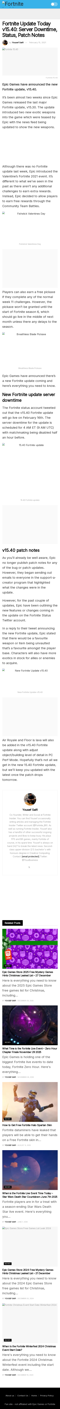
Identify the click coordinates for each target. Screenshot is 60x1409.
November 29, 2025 (26, 1077)
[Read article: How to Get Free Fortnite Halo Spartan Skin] (30, 1102)
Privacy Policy (47, 1395)
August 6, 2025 (24, 1145)
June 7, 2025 (23, 1222)
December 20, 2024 (26, 1298)
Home (34, 1395)
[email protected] (30, 856)
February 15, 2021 (37, 42)
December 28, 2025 (26, 1001)
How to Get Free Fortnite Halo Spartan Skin (27, 1125)
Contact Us (22, 1395)
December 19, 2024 (25, 1375)
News (8, 966)
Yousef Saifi (18, 42)
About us (10, 1395)
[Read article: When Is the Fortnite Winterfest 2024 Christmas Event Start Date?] (30, 1323)
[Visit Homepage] (19, 4)
